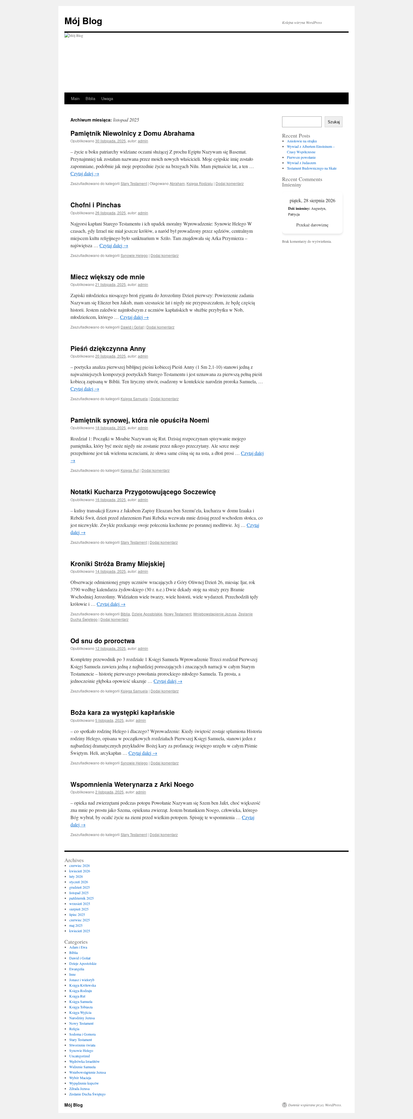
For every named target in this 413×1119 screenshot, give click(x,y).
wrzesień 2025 (79, 903)
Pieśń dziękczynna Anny (108, 348)
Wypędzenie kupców (84, 1083)
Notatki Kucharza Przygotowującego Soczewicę (143, 491)
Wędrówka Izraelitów (84, 1061)
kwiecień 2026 (79, 870)
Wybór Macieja (80, 1077)
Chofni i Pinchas (95, 204)
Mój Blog (83, 20)
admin (143, 140)
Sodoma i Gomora (82, 1034)
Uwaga (107, 98)
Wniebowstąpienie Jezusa (214, 613)
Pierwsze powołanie (301, 157)
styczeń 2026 (78, 881)
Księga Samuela (134, 398)
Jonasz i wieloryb (81, 979)
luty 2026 (76, 876)
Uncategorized (79, 1055)
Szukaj (334, 122)
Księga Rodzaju (200, 183)
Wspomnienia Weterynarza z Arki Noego (132, 784)
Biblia (90, 98)
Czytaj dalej (84, 173)
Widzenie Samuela (82, 1066)
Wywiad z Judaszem (301, 162)
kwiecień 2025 (79, 930)
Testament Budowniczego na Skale (312, 168)
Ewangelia (76, 968)
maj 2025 (76, 925)
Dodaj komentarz (230, 183)
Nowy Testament (177, 613)
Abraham (177, 183)
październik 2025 (81, 898)
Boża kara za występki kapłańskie (122, 712)
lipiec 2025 (77, 914)
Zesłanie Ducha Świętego (87, 1093)
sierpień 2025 (79, 909)
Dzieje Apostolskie (147, 613)
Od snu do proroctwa (102, 640)
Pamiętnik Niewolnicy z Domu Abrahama (132, 133)
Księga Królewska (82, 985)
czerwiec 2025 (79, 919)
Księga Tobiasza (81, 1006)
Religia (74, 1028)
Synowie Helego (134, 255)
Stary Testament (134, 183)
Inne (72, 974)
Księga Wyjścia (80, 1012)
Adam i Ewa (78, 947)
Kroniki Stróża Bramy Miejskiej (117, 563)
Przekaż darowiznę (312, 225)
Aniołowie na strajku (302, 140)
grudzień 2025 (79, 887)
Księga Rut (130, 470)
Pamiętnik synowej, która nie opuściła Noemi (139, 419)
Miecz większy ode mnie (107, 276)
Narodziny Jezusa (82, 1017)
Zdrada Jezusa (79, 1088)
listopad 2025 (79, 892)
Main (75, 98)
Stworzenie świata (82, 1045)
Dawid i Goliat (132, 326)
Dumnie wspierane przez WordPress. (315, 1104)
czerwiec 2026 (79, 865)
